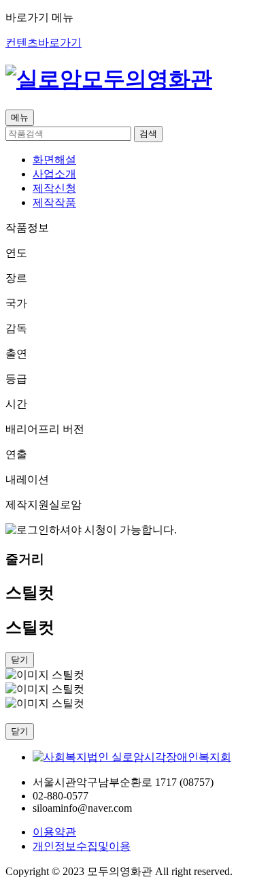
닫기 (20, 731)
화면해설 (54, 159)
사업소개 (54, 174)
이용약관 (54, 832)
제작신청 (54, 188)
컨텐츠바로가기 (43, 42)
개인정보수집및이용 (82, 846)
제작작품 (54, 202)
